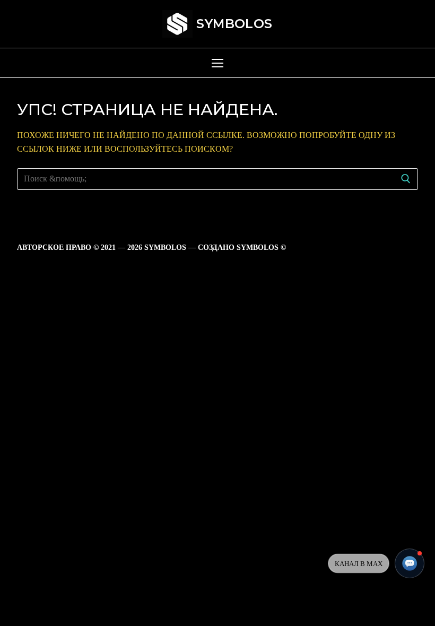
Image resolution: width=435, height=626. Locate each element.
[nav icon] (217, 63)
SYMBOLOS (234, 23)
